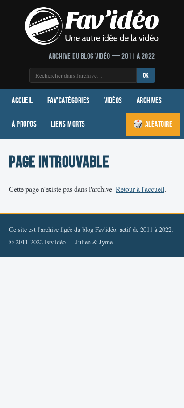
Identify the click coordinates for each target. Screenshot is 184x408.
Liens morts (68, 124)
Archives (149, 100)
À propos (24, 124)
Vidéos (113, 100)
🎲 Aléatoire (153, 124)
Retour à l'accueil (140, 189)
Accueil (22, 100)
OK (146, 75)
